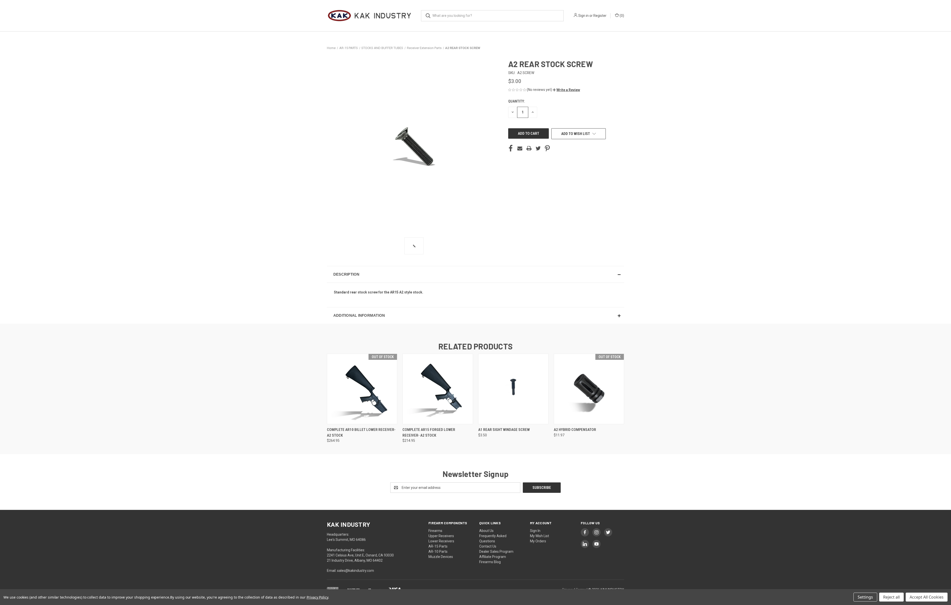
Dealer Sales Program (496, 551)
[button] (566, 90)
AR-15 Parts (438, 546)
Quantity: (516, 101)
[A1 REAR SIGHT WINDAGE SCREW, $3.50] (513, 389)
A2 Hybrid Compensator (575, 429)
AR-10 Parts (438, 551)
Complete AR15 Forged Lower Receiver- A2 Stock (428, 432)
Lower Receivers (441, 541)
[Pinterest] (547, 148)
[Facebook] (510, 148)
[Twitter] (538, 148)
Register (600, 16)
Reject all (891, 597)
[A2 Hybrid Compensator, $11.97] (589, 389)
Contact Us (487, 546)
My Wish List (539, 536)
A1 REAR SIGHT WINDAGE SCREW (504, 429)
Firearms (435, 531)
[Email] (519, 148)
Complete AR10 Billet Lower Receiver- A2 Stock (361, 432)
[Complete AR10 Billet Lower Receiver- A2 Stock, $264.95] (362, 389)
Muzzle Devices (440, 557)
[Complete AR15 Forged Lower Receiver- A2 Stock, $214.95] (437, 389)
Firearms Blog (490, 562)
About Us (486, 531)
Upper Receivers (441, 536)
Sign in (583, 16)
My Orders (538, 541)
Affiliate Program (492, 557)
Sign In (535, 531)
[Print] (529, 148)
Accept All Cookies (927, 597)
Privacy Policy (317, 597)
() (621, 16)
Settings (865, 597)
